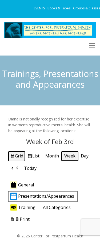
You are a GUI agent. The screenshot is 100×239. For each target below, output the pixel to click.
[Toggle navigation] (92, 46)
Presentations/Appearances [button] (46, 196)
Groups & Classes (86, 8)
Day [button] (85, 156)
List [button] (33, 157)
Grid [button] (16, 157)
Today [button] (30, 168)
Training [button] (26, 207)
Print (20, 220)
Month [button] (52, 156)
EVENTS (39, 8)
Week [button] (69, 156)
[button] (15, 168)
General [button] (26, 185)
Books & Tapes (58, 8)
